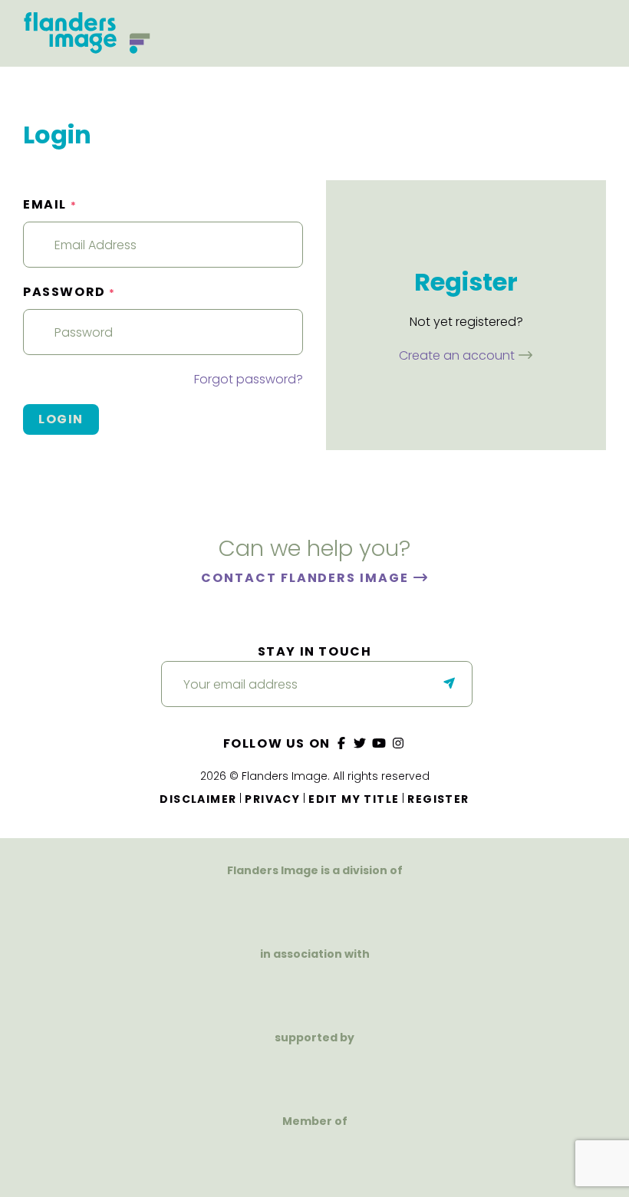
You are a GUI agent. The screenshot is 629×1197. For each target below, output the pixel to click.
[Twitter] (360, 743)
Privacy (272, 799)
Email (50, 204)
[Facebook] (341, 743)
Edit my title (353, 799)
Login (61, 419)
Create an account (458, 355)
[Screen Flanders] (315, 989)
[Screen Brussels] (394, 1072)
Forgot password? (248, 379)
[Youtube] (379, 743)
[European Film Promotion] (315, 1156)
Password (69, 292)
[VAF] (314, 905)
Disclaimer (198, 799)
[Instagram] (398, 743)
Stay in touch (315, 651)
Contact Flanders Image (306, 578)
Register (438, 799)
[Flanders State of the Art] (261, 1072)
